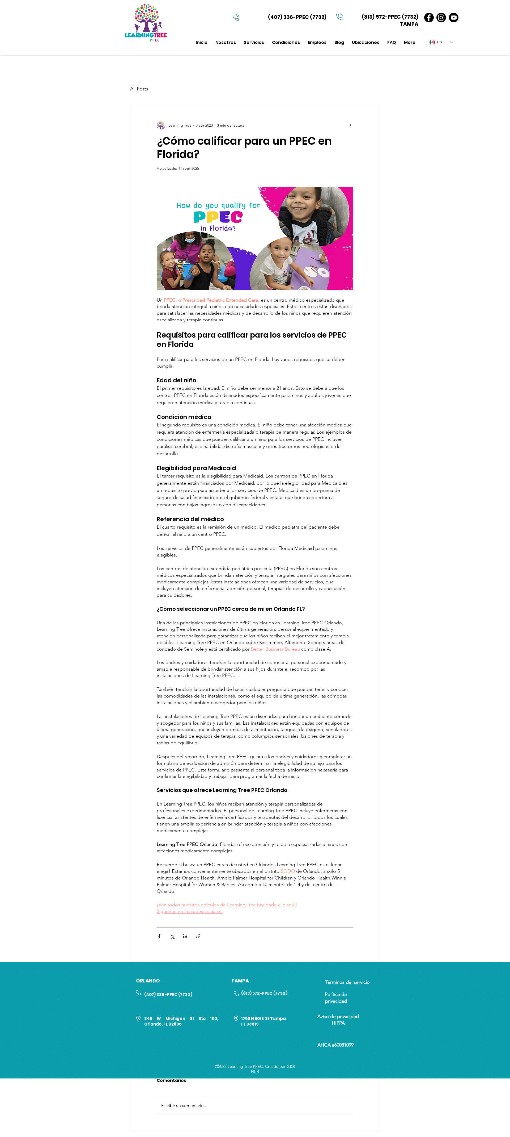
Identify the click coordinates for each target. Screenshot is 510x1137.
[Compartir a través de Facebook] (159, 936)
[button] (254, 42)
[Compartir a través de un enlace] (198, 936)
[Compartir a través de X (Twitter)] (172, 936)
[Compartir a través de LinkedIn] (185, 936)
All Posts (139, 89)
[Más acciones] (350, 125)
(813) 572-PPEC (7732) (390, 16)
